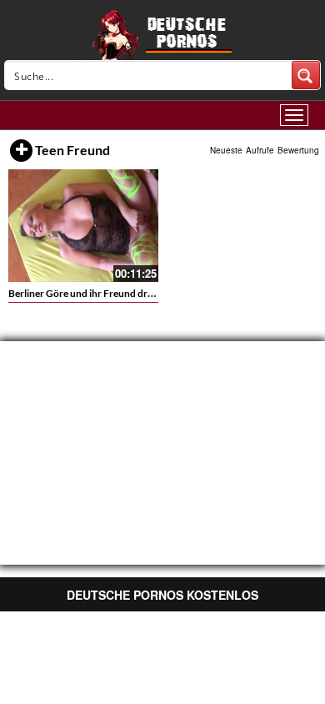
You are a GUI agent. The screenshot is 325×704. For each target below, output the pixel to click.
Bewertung (298, 150)
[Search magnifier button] (306, 75)
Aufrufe (260, 150)
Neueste (226, 150)
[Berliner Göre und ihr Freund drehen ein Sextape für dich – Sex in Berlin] (83, 225)
